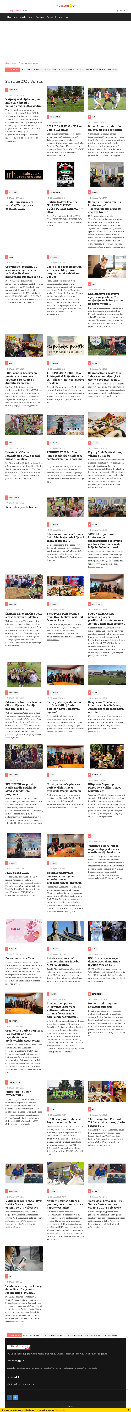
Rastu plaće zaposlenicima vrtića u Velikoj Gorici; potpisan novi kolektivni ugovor (64, 271)
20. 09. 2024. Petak (109, 1335)
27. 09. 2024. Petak (48, 70)
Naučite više (60, 1410)
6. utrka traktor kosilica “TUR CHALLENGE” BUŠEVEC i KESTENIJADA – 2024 (65, 207)
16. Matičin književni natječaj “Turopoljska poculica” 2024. (19, 205)
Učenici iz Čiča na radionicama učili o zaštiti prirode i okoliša (22, 456)
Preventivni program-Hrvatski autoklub (102, 1005)
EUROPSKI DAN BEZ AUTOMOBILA (18, 1093)
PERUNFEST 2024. (17, 872)
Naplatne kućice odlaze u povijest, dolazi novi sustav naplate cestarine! (65, 1204)
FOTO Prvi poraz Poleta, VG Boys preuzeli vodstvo (64, 1120)
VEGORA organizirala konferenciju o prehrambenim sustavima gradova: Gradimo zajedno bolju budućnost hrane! (105, 540)
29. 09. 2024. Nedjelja (85, 70)
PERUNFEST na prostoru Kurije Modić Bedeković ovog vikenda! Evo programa (21, 789)
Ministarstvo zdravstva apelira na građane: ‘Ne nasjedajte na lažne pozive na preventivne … (105, 298)
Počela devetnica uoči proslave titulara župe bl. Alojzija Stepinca (63, 961)
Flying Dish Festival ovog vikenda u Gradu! (105, 454)
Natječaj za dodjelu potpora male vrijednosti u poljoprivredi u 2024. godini (23, 103)
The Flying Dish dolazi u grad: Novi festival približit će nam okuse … (65, 617)
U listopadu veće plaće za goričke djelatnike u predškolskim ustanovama (64, 788)
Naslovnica (10, 63)
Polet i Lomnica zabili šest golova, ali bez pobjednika (105, 128)
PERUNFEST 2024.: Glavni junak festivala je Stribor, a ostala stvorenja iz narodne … (64, 457)
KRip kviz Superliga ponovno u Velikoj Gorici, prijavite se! (104, 788)
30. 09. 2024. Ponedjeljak (106, 70)
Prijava (24, 11)
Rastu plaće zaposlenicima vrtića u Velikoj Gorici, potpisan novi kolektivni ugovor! (64, 707)
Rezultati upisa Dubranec (21, 507)
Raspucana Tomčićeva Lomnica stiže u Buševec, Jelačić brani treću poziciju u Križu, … (106, 707)
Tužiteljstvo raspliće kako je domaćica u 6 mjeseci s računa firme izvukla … (23, 1289)
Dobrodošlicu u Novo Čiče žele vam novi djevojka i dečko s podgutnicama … (104, 376)
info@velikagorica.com (23, 1384)
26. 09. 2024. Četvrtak (30, 70)
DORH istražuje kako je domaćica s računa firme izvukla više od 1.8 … (104, 961)
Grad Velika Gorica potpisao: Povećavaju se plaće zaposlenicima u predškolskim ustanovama (24, 1035)
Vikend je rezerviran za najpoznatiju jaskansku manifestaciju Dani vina (104, 849)
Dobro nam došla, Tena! (20, 958)
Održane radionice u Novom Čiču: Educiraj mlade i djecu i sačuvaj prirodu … (65, 537)
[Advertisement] (65, 40)
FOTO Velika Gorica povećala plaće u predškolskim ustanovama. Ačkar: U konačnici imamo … (106, 618)
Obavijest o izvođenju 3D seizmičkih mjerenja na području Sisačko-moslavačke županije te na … (24, 271)
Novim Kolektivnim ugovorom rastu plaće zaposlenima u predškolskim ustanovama (64, 877)
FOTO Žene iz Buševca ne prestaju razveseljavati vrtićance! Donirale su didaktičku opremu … (21, 378)
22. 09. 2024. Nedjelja (73, 1335)
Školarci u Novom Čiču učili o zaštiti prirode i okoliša (23, 615)
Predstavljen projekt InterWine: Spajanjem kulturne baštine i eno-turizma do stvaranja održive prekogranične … (63, 1010)
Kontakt (33, 11)
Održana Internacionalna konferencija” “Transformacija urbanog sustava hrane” (104, 207)
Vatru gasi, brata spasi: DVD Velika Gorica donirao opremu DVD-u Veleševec (23, 1204)
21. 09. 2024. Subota (92, 1335)
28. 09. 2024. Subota (66, 70)
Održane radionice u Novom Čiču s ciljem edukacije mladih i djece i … (23, 705)
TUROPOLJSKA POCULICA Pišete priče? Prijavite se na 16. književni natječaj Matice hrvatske (65, 378)
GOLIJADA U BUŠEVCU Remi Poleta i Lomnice (65, 128)
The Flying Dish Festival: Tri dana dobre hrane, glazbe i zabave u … (106, 1122)
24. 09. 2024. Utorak (31, 1335)
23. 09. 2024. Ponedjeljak (52, 1335)
